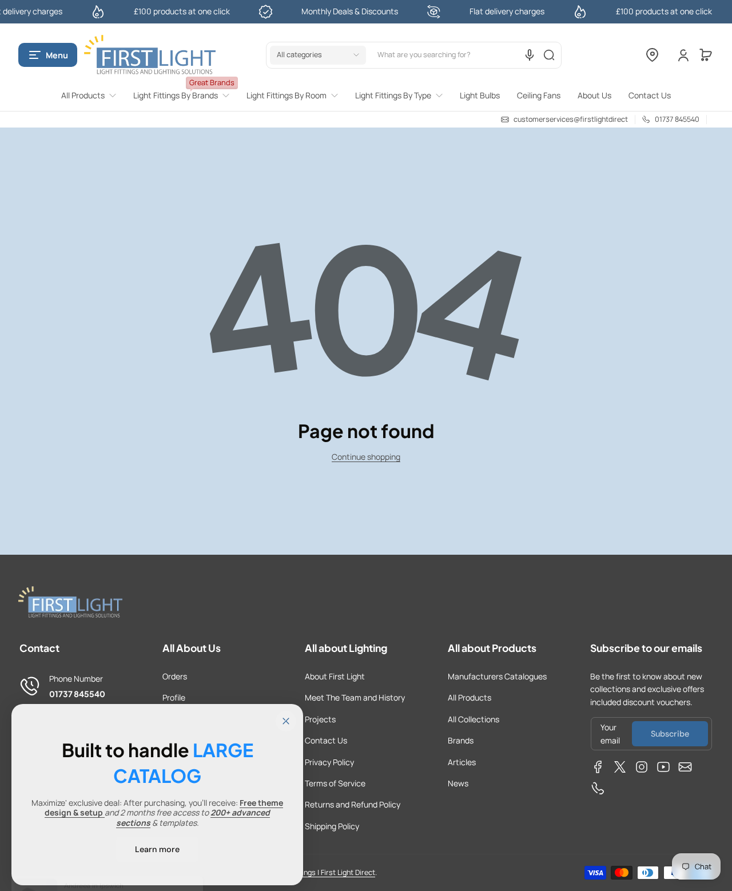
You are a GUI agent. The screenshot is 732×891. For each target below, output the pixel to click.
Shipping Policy (332, 826)
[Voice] (529, 55)
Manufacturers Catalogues (497, 676)
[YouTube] (663, 767)
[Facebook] (598, 767)
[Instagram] (642, 767)
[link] (93, 95)
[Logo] (150, 55)
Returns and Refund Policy (352, 804)
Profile (173, 697)
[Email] (685, 767)
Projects (320, 719)
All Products (469, 697)
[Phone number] (598, 788)
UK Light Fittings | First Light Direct (319, 872)
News (458, 783)
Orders (174, 676)
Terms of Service (335, 783)
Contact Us (326, 740)
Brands (461, 740)
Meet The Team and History (355, 697)
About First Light (335, 676)
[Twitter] (620, 767)
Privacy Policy (329, 762)
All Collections (473, 719)
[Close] (286, 721)
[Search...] (549, 55)
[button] (47, 55)
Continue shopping (366, 456)
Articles (462, 762)
